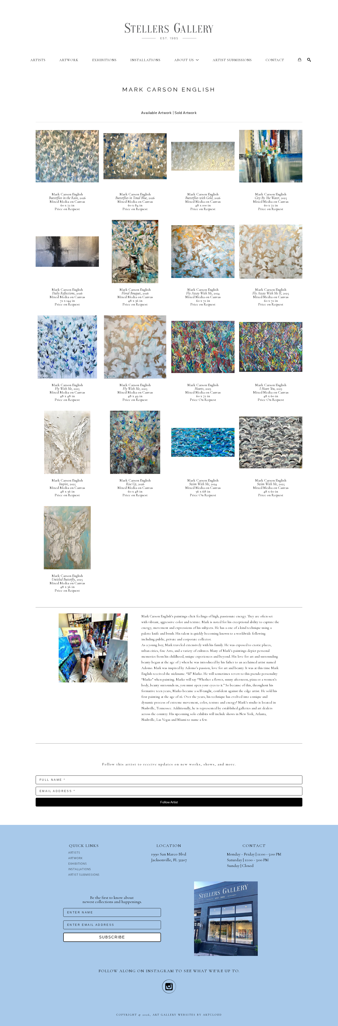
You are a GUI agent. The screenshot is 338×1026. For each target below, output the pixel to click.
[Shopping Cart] (299, 59)
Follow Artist (169, 802)
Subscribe (112, 937)
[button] (186, 60)
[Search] (309, 60)
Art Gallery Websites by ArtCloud (187, 1014)
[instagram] (169, 986)
